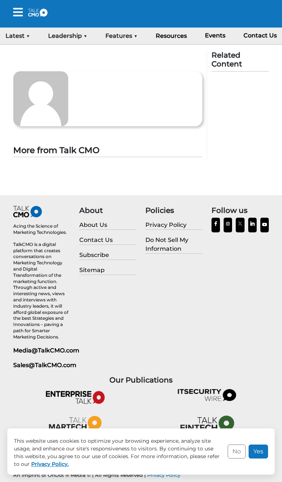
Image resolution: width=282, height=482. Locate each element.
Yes (258, 451)
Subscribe (94, 254)
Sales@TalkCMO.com (44, 365)
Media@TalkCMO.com (46, 350)
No (236, 451)
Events (215, 35)
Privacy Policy (163, 475)
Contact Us (260, 35)
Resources (171, 35)
